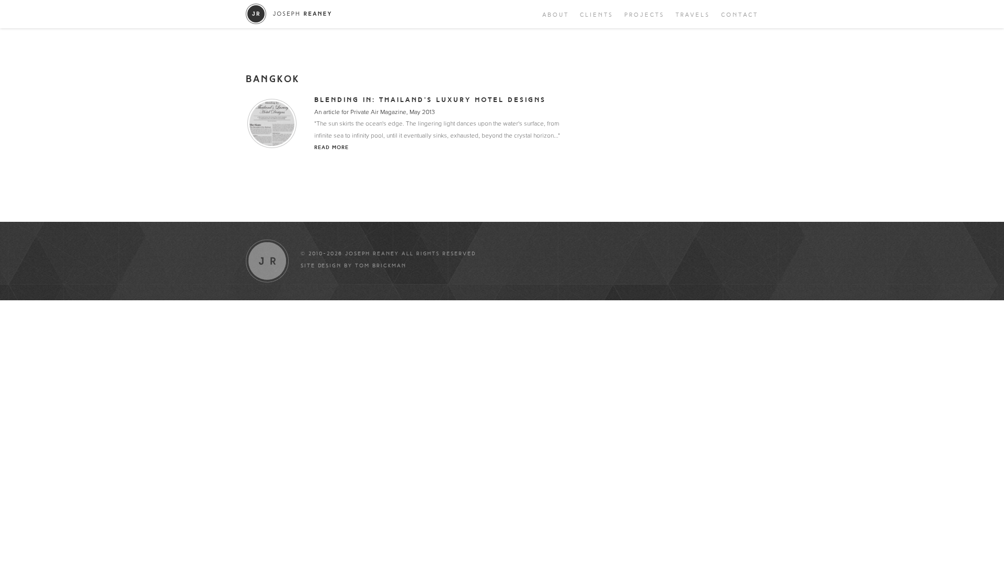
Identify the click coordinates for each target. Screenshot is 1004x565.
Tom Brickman (380, 266)
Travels (693, 15)
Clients (596, 15)
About (555, 15)
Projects (644, 15)
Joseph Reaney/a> (289, 14)
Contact (739, 15)
